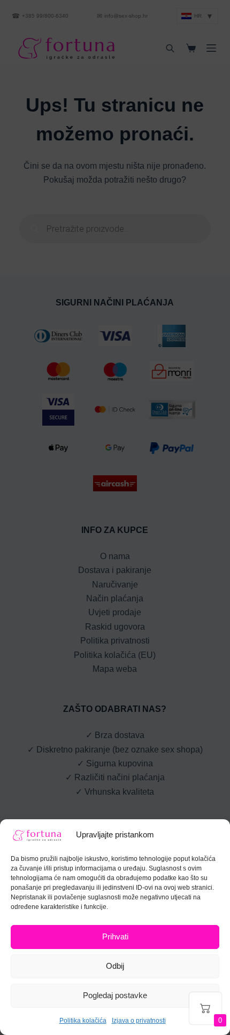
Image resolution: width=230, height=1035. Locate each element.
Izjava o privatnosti (139, 1020)
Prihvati (115, 936)
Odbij (115, 965)
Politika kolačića (82, 1020)
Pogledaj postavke (115, 995)
